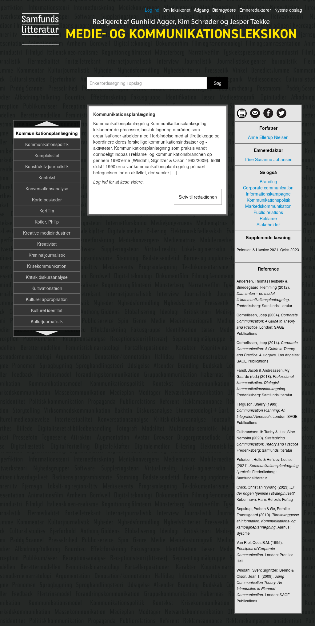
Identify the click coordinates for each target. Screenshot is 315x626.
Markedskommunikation (268, 206)
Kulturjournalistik (47, 321)
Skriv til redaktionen (198, 197)
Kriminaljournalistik (47, 255)
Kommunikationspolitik (47, 144)
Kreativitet (47, 244)
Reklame (268, 218)
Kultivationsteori (46, 288)
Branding (268, 181)
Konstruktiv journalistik (47, 166)
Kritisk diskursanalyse (47, 277)
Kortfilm (46, 211)
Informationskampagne (268, 194)
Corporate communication (268, 187)
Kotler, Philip (47, 222)
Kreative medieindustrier (46, 233)
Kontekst (46, 177)
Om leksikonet (176, 10)
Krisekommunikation (46, 266)
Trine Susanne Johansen (268, 159)
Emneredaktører (255, 10)
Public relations (268, 212)
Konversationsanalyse (47, 188)
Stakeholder (268, 224)
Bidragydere (224, 10)
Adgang (201, 10)
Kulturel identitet (46, 310)
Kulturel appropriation (47, 299)
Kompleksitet (46, 155)
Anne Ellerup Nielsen (268, 137)
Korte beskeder (47, 199)
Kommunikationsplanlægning (47, 133)
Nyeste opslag (288, 10)
